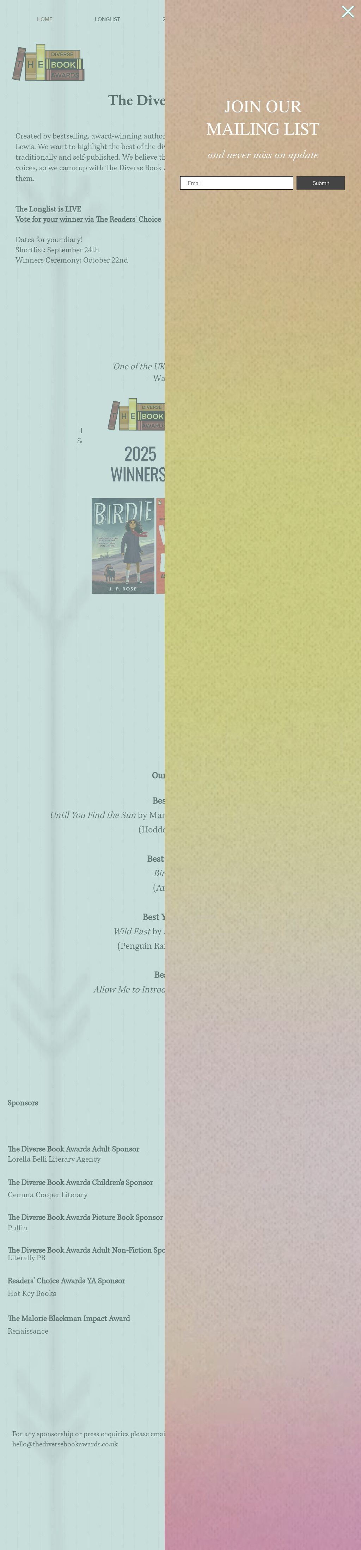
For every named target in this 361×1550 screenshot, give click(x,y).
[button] (348, 12)
